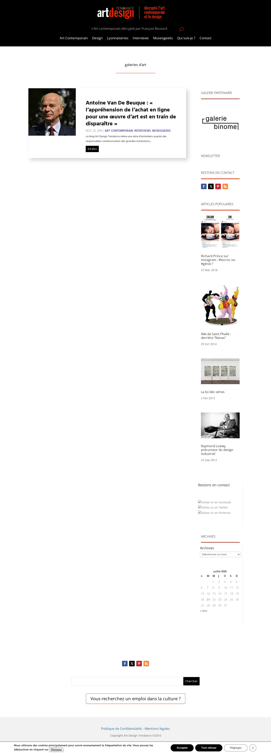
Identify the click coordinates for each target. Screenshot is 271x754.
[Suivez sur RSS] (225, 186)
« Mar (204, 611)
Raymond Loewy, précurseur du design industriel (217, 450)
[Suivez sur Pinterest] (218, 186)
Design (97, 38)
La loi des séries (213, 392)
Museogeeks (163, 38)
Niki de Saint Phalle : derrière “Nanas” (216, 336)
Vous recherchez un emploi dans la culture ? (135, 698)
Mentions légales (157, 728)
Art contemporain (119, 131)
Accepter (182, 748)
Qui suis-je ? (186, 38)
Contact (205, 38)
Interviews (141, 38)
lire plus (92, 149)
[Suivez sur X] (211, 186)
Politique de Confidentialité (121, 728)
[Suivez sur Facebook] (204, 186)
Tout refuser (208, 748)
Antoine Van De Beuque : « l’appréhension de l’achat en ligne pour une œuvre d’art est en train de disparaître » (131, 113)
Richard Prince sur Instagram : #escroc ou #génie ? (218, 260)
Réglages (56, 749)
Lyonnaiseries (117, 38)
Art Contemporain (74, 38)
